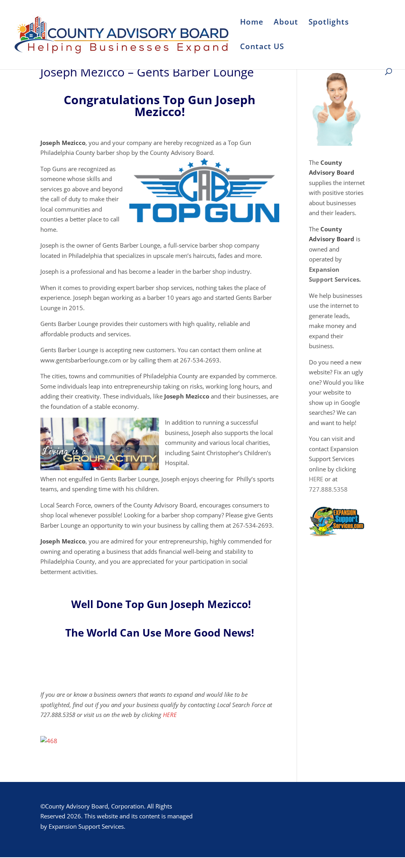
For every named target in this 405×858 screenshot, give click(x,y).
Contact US (262, 47)
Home (251, 23)
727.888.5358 (328, 489)
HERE (170, 715)
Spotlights (328, 23)
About (286, 23)
